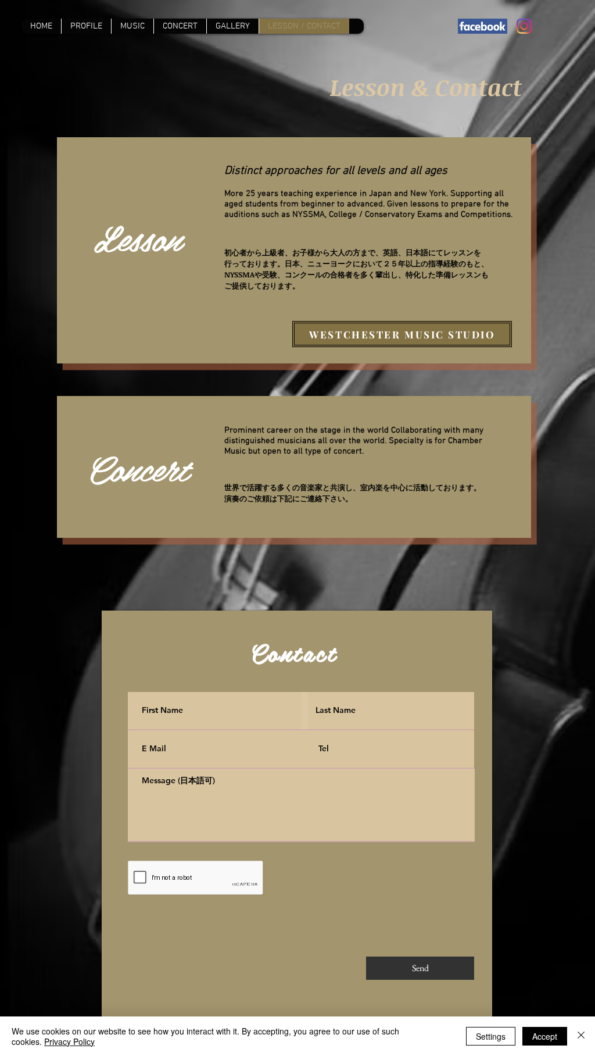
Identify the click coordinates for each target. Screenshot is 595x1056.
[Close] (581, 1036)
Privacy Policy (69, 1041)
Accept (544, 1036)
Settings (491, 1036)
